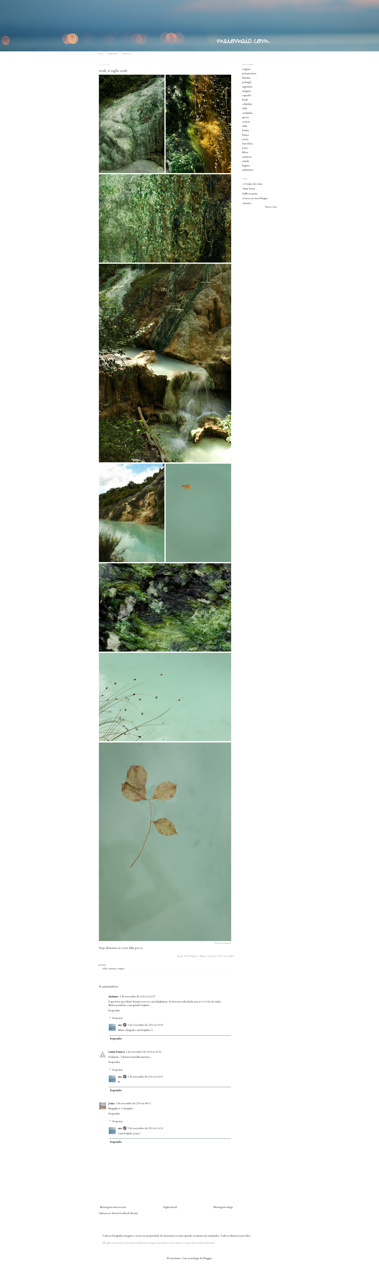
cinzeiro (247, 203)
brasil (245, 100)
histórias (246, 78)
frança (245, 135)
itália (105, 968)
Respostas (117, 1018)
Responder (114, 1010)
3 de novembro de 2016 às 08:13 (133, 1103)
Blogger (207, 1258)
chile (244, 108)
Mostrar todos (271, 207)
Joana (111, 1103)
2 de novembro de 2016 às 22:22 (143, 1052)
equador (246, 95)
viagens (120, 968)
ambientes (247, 170)
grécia (245, 117)
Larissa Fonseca (116, 1052)
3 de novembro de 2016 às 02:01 (145, 1077)
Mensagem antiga (223, 1207)
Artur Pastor (249, 188)
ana (104, 964)
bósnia (245, 130)
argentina (247, 87)
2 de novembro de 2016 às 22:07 (137, 996)
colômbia (247, 104)
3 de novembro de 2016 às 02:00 (145, 1025)
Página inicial (170, 1207)
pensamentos (249, 73)
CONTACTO (126, 54)
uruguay (246, 91)
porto (245, 148)
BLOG (100, 54)
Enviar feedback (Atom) (125, 1213)
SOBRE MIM (112, 54)
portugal (246, 82)
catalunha (247, 113)
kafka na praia (250, 193)
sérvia (245, 139)
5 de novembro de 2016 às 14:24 (145, 1128)
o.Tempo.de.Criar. (253, 184)
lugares (246, 165)
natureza (112, 968)
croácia (246, 121)
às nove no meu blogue (255, 198)
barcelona (247, 143)
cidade (245, 161)
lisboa (245, 152)
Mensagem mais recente (113, 1207)
